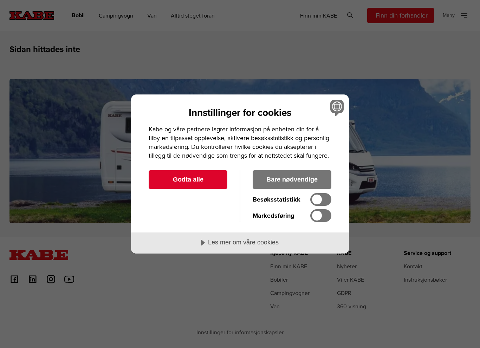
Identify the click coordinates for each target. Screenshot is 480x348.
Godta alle (188, 179)
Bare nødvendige (292, 179)
